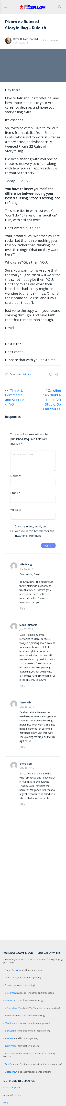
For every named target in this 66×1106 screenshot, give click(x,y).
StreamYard (11, 1000)
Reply (22, 608)
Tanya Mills (25, 702)
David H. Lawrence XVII (25, 39)
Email (15, 493)
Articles (27, 374)
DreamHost (11, 985)
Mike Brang (25, 564)
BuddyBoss (11, 970)
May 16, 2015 (26, 706)
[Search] (60, 7)
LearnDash (10, 977)
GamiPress (10, 1045)
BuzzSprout (11, 1071)
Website (15, 510)
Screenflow (11, 992)
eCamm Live (11, 1008)
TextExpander (12, 1064)
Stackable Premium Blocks (18, 1053)
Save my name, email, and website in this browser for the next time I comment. (34, 531)
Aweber (9, 1038)
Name (15, 476)
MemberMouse (13, 1023)
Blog (5, 1102)
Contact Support (11, 1087)
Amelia (8, 1015)
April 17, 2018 (20, 42)
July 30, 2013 (26, 568)
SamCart (9, 1030)
